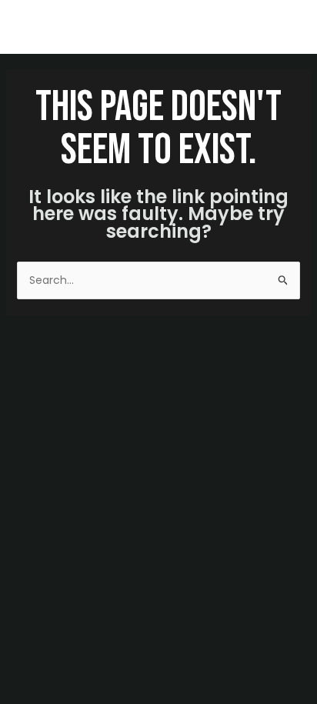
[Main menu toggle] (286, 27)
